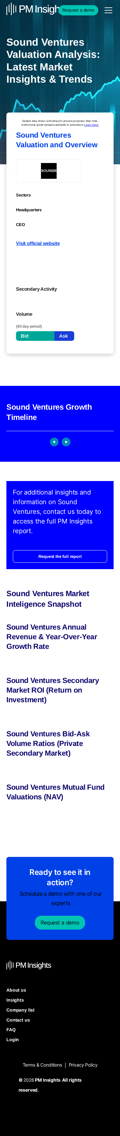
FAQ (11, 1029)
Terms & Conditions (42, 1065)
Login (12, 1039)
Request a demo (78, 10)
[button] (107, 10)
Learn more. (91, 124)
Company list (20, 1010)
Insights (15, 1000)
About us (16, 990)
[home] (22, 10)
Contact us (18, 1019)
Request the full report (59, 556)
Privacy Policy (83, 1065)
